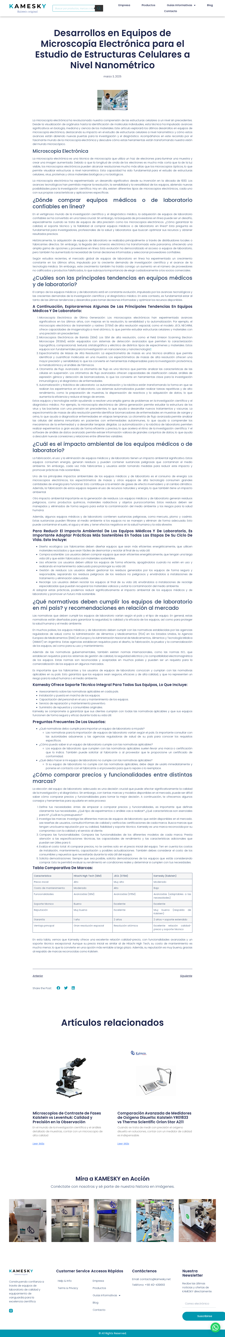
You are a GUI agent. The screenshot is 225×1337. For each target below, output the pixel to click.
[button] (58, 988)
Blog (210, 5)
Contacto (170, 11)
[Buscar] (99, 8)
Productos (148, 5)
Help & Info (65, 1281)
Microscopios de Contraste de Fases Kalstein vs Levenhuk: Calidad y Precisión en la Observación (67, 1118)
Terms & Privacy (68, 1288)
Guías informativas (179, 5)
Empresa (124, 5)
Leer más (38, 1143)
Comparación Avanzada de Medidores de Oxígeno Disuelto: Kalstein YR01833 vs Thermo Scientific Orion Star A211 (154, 1118)
